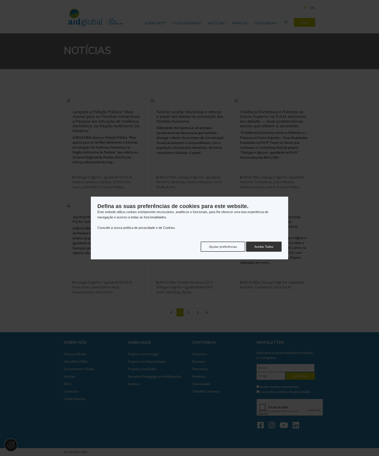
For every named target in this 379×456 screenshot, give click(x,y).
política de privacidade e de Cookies (149, 228)
